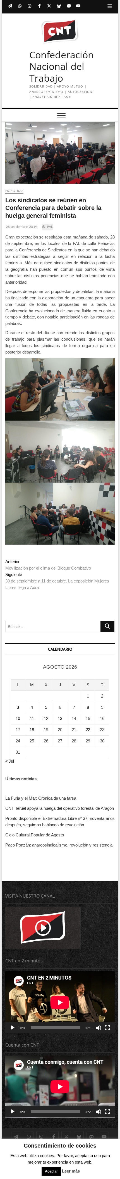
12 (46, 718)
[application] (60, 1002)
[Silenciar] (98, 1028)
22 (88, 729)
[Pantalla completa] (107, 1028)
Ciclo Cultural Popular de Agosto (34, 834)
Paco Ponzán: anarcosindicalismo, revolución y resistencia (58, 845)
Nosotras (14, 191)
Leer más (71, 1171)
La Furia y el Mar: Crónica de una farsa (40, 798)
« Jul (9, 761)
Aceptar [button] (51, 1171)
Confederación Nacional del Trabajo (61, 66)
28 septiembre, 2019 (21, 226)
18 (32, 729)
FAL (50, 226)
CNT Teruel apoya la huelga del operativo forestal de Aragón (59, 808)
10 (18, 718)
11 (32, 718)
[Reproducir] (12, 1028)
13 (60, 718)
